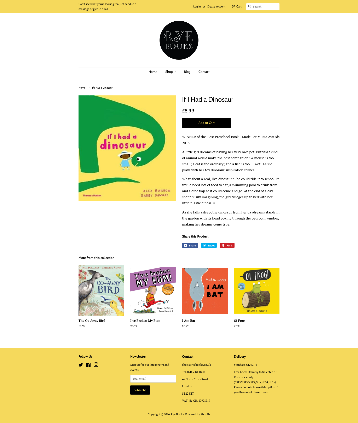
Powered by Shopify (197, 414)
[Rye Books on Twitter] (81, 365)
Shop (169, 72)
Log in (197, 6)
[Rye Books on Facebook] (88, 365)
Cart (239, 6)
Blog (187, 72)
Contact (203, 72)
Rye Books (177, 414)
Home (153, 72)
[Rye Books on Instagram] (96, 365)
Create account (216, 6)
